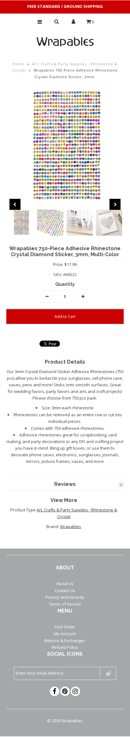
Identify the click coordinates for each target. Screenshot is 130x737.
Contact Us (65, 590)
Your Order (64, 627)
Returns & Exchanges (64, 640)
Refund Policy (65, 647)
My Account (65, 633)
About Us (65, 583)
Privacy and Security (64, 597)
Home (18, 63)
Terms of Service (65, 604)
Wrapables (70, 526)
